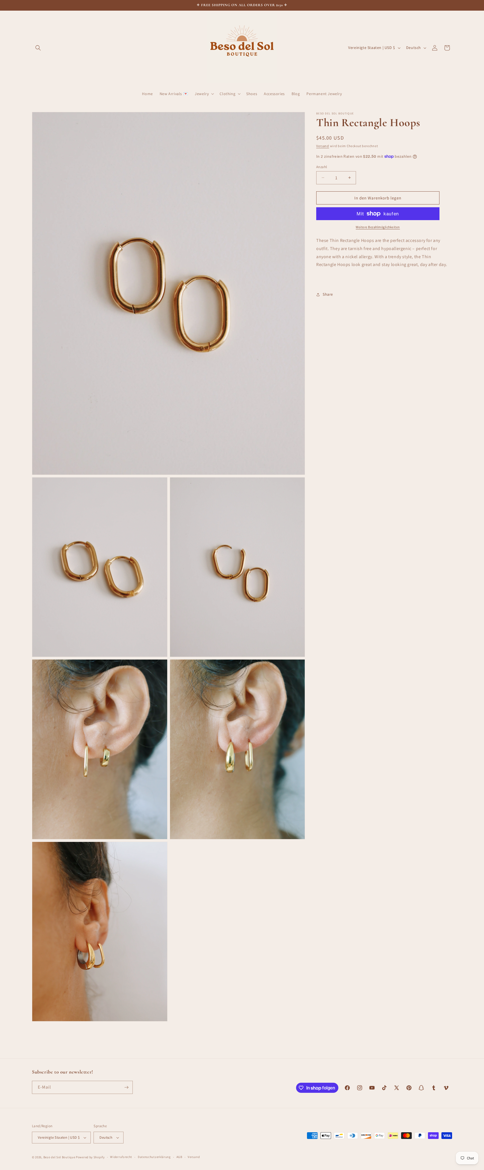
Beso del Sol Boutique (59, 1157)
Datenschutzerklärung (154, 1157)
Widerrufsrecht (121, 1157)
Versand (322, 146)
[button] (38, 48)
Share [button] (328, 294)
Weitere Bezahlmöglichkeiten (378, 227)
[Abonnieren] (126, 1087)
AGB (179, 1157)
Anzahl (321, 166)
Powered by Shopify (90, 1157)
